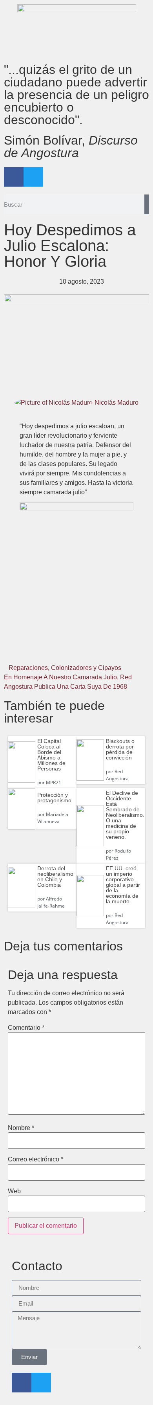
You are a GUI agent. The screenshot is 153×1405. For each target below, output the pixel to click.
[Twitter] (33, 177)
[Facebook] (14, 177)
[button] (28, 650)
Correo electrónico (35, 1159)
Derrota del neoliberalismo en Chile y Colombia (55, 876)
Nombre (21, 1128)
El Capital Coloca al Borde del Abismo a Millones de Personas (51, 755)
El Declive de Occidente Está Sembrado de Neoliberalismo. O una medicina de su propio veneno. (125, 815)
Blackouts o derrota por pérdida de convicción (120, 749)
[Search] (146, 204)
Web (14, 1191)
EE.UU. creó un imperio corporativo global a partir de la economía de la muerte (123, 884)
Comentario (26, 1028)
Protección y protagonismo (54, 797)
